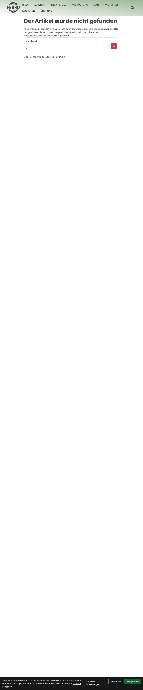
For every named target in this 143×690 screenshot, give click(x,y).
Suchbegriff (32, 41)
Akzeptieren (133, 681)
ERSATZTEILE (58, 4)
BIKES (25, 4)
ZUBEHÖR (40, 4)
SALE (97, 4)
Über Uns (46, 11)
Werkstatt (112, 4)
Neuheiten (28, 11)
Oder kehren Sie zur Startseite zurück (44, 57)
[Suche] (132, 7)
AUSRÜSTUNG (80, 4)
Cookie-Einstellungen (93, 683)
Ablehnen (116, 681)
